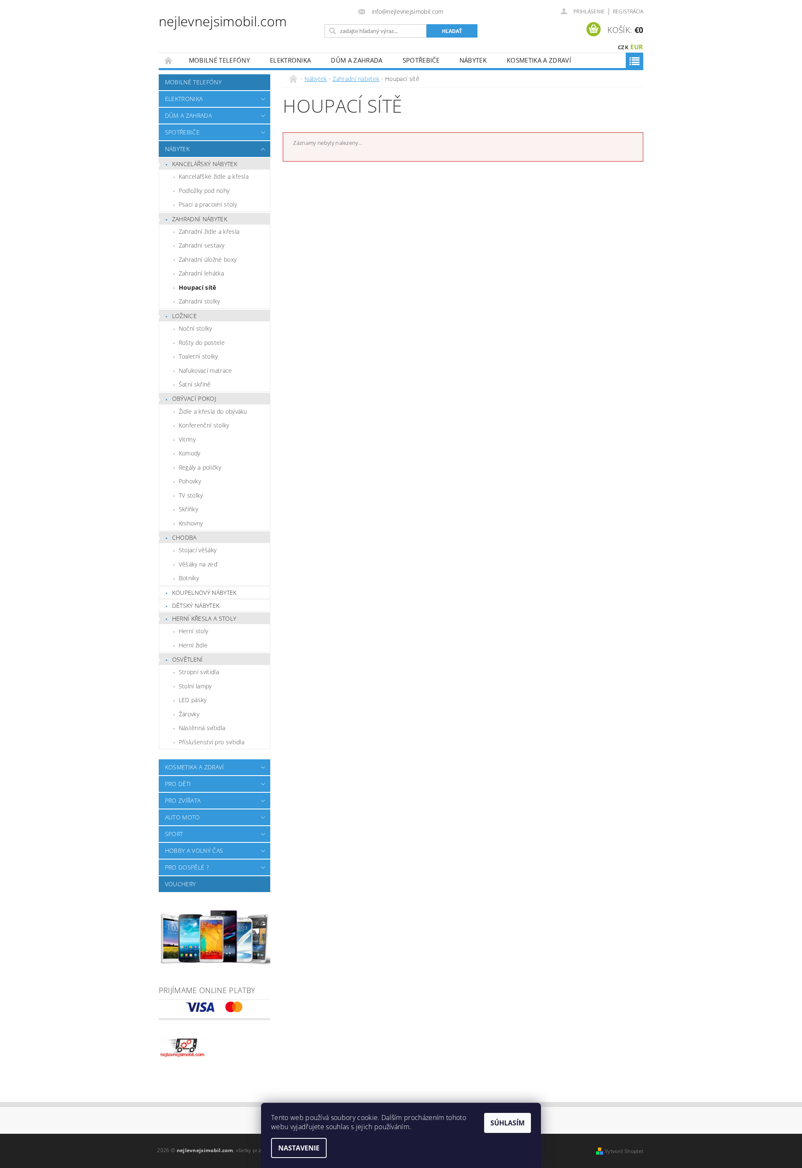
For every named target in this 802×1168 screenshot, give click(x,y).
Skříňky (188, 509)
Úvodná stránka (169, 60)
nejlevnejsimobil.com (223, 21)
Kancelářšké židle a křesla (214, 176)
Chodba (184, 537)
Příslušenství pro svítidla (211, 742)
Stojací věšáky (197, 550)
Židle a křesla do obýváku (213, 411)
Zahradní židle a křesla (209, 231)
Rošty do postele (202, 342)
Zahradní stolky (199, 301)
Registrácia (628, 11)
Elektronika (290, 60)
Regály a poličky (200, 467)
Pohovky (190, 481)
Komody (189, 453)
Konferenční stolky (204, 425)
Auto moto (182, 817)
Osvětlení (187, 659)
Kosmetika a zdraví (539, 60)
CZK (623, 47)
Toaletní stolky (198, 356)
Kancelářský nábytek (204, 164)
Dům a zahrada (356, 60)
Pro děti (178, 784)
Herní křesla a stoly (204, 618)
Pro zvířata (183, 800)
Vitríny (187, 439)
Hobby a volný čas (194, 851)
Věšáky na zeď (198, 564)
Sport (174, 834)
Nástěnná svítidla (202, 728)
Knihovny (191, 523)
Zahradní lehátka (201, 273)
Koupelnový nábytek (204, 593)
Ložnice (184, 316)
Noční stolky (195, 328)
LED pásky (193, 700)
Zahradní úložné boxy (207, 259)
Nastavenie (299, 1148)
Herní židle (193, 645)
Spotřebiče (421, 60)
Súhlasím (507, 1123)
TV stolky (191, 495)
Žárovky (189, 714)
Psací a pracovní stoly (208, 204)
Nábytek (473, 60)
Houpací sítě (197, 287)
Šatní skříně (195, 384)
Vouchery (180, 884)
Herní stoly (193, 631)
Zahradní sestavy (201, 245)
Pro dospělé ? (187, 867)
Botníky (189, 578)
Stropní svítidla (199, 672)
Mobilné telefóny (219, 60)
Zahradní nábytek (199, 219)
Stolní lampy (195, 686)
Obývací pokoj (194, 398)
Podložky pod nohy (204, 191)
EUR (636, 47)
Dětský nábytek (195, 605)
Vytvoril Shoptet (624, 1151)
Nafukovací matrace (205, 370)
